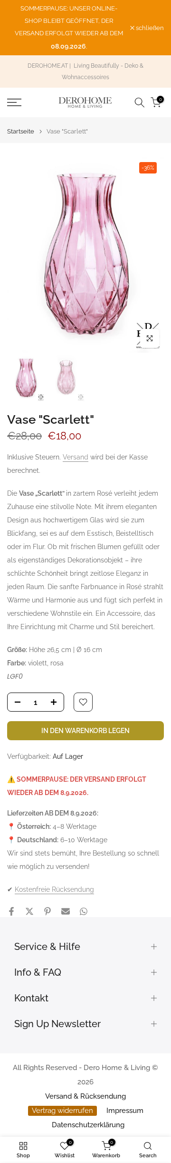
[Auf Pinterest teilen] (47, 911)
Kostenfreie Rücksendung (54, 889)
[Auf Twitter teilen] (29, 911)
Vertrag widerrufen (62, 1110)
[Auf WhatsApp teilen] (83, 911)
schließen (149, 28)
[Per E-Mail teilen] (65, 911)
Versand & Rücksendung (85, 1096)
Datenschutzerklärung (88, 1125)
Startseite (20, 131)
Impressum (124, 1110)
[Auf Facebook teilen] (11, 911)
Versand (75, 457)
